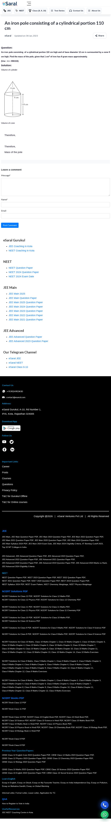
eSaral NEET (16, 362)
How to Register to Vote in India (15, 803)
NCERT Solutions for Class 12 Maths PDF (52, 596)
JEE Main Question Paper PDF (25, 537)
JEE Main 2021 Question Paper (26, 319)
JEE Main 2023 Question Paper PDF (55, 537)
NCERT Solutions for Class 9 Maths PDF (50, 628)
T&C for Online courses (14, 502)
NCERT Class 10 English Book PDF (42, 717)
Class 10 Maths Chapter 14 (63, 652)
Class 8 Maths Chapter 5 (35, 684)
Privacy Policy (9, 490)
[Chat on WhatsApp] (105, 815)
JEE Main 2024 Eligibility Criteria (67, 544)
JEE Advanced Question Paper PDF (31, 556)
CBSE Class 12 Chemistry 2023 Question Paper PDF (70, 758)
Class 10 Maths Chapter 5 (37, 645)
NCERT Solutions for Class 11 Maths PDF (51, 607)
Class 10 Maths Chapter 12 (14, 652)
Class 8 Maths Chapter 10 (58, 687)
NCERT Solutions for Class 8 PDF (16, 634)
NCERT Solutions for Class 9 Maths (17, 661)
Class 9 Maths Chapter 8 (12, 668)
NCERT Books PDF (13, 698)
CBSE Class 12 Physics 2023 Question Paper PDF (24, 758)
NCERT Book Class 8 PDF (13, 745)
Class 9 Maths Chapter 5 (35, 664)
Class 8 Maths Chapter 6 (57, 684)
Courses (6, 478)
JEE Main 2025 (17, 293)
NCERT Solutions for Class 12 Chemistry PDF (61, 600)
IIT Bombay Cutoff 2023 (92, 544)
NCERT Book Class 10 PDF (14, 717)
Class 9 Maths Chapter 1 (45, 661)
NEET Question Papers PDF (14, 577)
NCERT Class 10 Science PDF (15, 720)
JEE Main (6, 537)
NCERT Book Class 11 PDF (14, 709)
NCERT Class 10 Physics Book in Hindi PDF (21, 727)
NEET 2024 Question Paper (24, 272)
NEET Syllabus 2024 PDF (13, 584)
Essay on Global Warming (38, 786)
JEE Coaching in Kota (20, 246)
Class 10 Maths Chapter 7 (84, 645)
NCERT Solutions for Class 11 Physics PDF (21, 610)
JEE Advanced (8, 556)
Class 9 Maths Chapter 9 (35, 668)
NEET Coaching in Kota (21, 250)
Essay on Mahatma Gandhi (14, 786)
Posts (5, 472)
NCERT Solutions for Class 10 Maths (18, 642)
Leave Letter (33, 793)
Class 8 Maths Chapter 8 (12, 687)
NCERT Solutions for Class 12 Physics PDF (21, 600)
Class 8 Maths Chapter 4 (12, 684)
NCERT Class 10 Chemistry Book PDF (58, 727)
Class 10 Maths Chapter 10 (61, 649)
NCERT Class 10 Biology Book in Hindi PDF (21, 731)
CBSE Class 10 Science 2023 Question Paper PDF (68, 769)
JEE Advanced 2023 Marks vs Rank (91, 563)
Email (3, 210)
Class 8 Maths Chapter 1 (45, 680)
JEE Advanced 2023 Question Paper (28, 341)
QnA (4, 799)
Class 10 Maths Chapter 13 (38, 652)
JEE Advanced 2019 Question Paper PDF (57, 563)
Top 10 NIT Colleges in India (14, 547)
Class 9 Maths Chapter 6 (57, 664)
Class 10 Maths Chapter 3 (93, 642)
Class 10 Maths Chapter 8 (13, 649)
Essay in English (9, 783)
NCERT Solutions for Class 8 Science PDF (87, 634)
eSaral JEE (15, 358)
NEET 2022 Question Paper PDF (71, 577)
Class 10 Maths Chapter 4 (13, 645)
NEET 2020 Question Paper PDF (46, 581)
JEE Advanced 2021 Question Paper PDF (57, 559)
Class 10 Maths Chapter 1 (46, 642)
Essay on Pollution (99, 783)
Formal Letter (21, 793)
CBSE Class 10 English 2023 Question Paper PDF (24, 773)
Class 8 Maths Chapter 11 (82, 687)
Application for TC (47, 793)
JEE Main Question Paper (23, 298)
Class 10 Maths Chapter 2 (70, 642)
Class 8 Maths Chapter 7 (80, 684)
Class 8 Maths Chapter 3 (90, 680)
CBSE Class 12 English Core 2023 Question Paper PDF (26, 755)
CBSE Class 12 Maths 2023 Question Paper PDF (72, 755)
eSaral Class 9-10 (18, 367)
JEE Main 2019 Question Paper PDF (83, 540)
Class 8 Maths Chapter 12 (13, 690)
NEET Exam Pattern (34, 584)
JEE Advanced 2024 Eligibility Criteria (18, 566)
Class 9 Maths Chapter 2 (67, 661)
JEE (4, 531)
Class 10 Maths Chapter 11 (85, 649)
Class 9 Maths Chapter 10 (58, 668)
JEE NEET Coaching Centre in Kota (17, 812)
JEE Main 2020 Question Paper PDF (50, 540)
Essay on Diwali (24, 783)
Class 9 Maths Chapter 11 (82, 668)
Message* (5, 175)
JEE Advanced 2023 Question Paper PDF (66, 556)
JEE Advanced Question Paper (25, 337)
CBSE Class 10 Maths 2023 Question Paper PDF (23, 769)
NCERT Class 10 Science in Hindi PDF (46, 720)
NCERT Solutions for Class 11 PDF (17, 607)
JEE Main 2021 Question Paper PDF (18, 540)
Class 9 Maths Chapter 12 (13, 671)
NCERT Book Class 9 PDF (13, 739)
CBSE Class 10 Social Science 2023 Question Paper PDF (72, 773)
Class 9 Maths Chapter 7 (80, 664)
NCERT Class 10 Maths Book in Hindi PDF (20, 724)
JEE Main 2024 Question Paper (26, 306)
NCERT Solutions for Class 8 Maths (17, 680)
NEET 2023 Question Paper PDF (42, 577)
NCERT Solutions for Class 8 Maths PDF (50, 634)
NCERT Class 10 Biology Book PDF (91, 727)
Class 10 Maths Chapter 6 (60, 645)
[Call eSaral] (105, 805)
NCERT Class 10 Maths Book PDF (79, 720)
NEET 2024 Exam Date (21, 276)
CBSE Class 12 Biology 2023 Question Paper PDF (24, 762)
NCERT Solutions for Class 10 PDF (17, 617)
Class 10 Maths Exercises (87, 652)
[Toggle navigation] (29, 4)
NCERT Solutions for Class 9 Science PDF (87, 628)
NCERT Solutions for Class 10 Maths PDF (52, 617)
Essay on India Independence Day (75, 783)
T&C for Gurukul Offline (14, 496)
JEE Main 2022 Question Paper (26, 315)
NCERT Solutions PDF (15, 591)
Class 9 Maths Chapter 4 (12, 664)
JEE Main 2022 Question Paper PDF (87, 537)
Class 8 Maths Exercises (60, 690)
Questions (7, 484)
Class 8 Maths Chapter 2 (67, 680)
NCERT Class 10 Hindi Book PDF (73, 717)
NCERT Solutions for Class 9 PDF (16, 628)
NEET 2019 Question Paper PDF (75, 581)
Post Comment (10, 225)
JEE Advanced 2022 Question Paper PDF (20, 559)
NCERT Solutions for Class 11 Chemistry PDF (61, 610)
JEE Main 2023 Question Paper (26, 311)
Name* (4, 199)
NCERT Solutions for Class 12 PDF (17, 596)
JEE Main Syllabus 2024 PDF (14, 544)
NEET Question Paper (21, 267)
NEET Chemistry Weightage (56, 584)
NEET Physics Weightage (80, 584)
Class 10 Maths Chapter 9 (37, 649)
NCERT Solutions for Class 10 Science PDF (21, 621)
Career (5, 466)
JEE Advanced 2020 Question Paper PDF (20, 563)
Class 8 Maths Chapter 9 (35, 687)
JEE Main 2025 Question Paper (26, 302)
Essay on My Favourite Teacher (45, 783)
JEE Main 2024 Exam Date (40, 544)
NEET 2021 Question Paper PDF (16, 581)
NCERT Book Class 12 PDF (14, 702)
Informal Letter (8, 793)
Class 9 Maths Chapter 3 (90, 661)
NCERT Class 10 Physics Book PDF (55, 724)
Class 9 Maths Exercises (36, 671)
